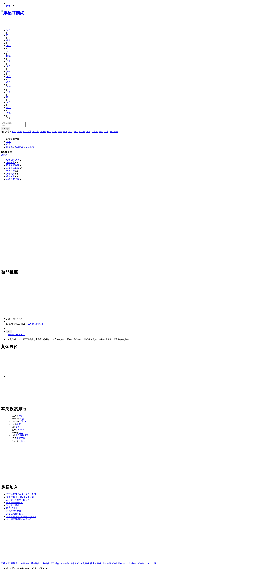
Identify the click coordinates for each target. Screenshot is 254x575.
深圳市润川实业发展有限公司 (20, 497)
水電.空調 (20, 438)
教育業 (9, 147)
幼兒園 (43, 131)
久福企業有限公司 (14, 514)
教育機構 (19, 147)
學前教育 (10, 176)
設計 (70, 131)
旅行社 (20, 430)
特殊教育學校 (12, 179)
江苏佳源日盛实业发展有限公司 (21, 494)
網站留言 (142, 563)
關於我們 (15, 563)
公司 (14, 131)
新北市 (95, 131)
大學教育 (10, 174)
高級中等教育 (12, 168)
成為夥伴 (45, 563)
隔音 (60, 131)
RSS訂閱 (152, 563)
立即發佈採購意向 (36, 324)
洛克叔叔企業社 (13, 511)
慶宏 (88, 131)
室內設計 (27, 131)
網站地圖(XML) (119, 563)
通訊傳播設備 (21, 435)
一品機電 (114, 131)
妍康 (17, 427)
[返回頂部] (1, 573)
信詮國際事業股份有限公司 (19, 519)
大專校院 (30, 147)
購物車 (9, 6)
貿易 (22, 419)
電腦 (65, 131)
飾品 (76, 131)
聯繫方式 (75, 563)
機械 (19, 131)
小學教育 (10, 162)
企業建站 (25, 563)
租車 (106, 131)
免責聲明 (84, 563)
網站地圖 (106, 563)
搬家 (101, 131)
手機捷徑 (35, 563)
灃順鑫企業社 (12, 505)
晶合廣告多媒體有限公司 (18, 500)
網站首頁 (5, 563)
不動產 (35, 131)
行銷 (49, 131)
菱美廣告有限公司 (14, 503)
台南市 (22, 441)
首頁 (8, 30)
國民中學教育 (12, 165)
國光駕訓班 (11, 508)
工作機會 (55, 563)
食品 (21, 432)
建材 (21, 416)
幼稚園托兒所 (12, 160)
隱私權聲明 (95, 563)
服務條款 (65, 563)
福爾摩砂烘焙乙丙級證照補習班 (21, 516)
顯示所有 (5, 155)
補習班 (82, 131)
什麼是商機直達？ (16, 334)
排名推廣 (132, 563)
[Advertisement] (32, 23)
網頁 (54, 131)
